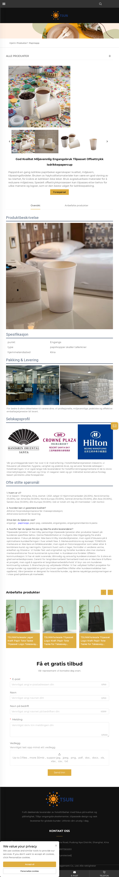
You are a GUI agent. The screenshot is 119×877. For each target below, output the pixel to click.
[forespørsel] (114, 426)
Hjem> (13, 43)
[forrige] (9, 141)
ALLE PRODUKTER (17, 56)
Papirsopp (34, 43)
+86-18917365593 (62, 849)
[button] (103, 592)
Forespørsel (59, 192)
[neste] (107, 141)
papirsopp (23, 523)
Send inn (59, 772)
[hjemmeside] (59, 15)
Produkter (22, 43)
